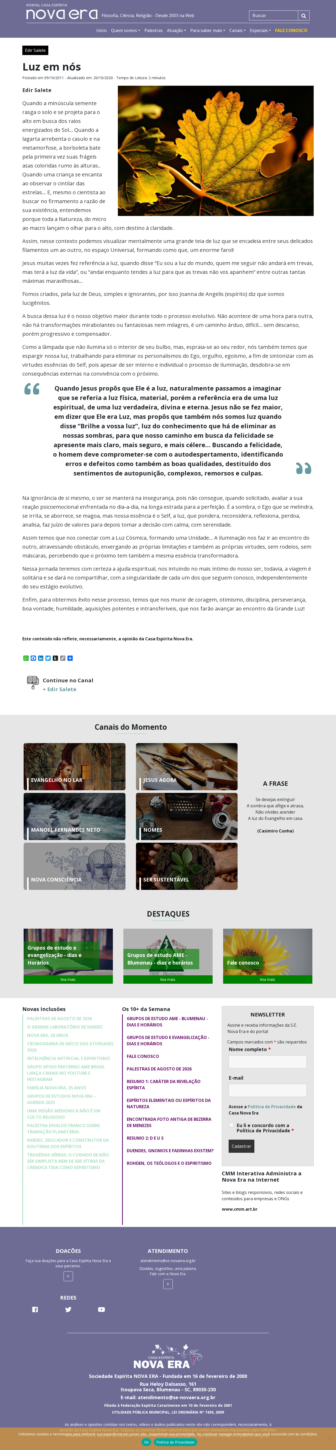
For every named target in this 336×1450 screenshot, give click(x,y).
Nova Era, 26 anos (47, 1035)
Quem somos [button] (124, 30)
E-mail (236, 1077)
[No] (329, 1438)
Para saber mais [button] (206, 30)
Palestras (153, 30)
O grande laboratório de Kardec (65, 1027)
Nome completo (250, 1049)
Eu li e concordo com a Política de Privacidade (265, 1128)
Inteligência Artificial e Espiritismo (68, 1058)
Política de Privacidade (272, 1107)
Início (101, 30)
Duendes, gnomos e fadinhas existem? (170, 1151)
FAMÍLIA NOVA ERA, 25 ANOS (56, 1088)
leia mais (68, 979)
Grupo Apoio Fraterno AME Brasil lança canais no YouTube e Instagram (66, 1073)
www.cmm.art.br (240, 1209)
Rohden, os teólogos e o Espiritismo (169, 1163)
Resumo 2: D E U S (145, 1138)
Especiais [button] (259, 30)
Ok (146, 1442)
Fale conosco (143, 1056)
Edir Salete (35, 50)
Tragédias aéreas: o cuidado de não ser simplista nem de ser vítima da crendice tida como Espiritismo (68, 1161)
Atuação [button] (175, 30)
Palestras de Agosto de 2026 (59, 1018)
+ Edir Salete (59, 689)
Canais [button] (236, 30)
